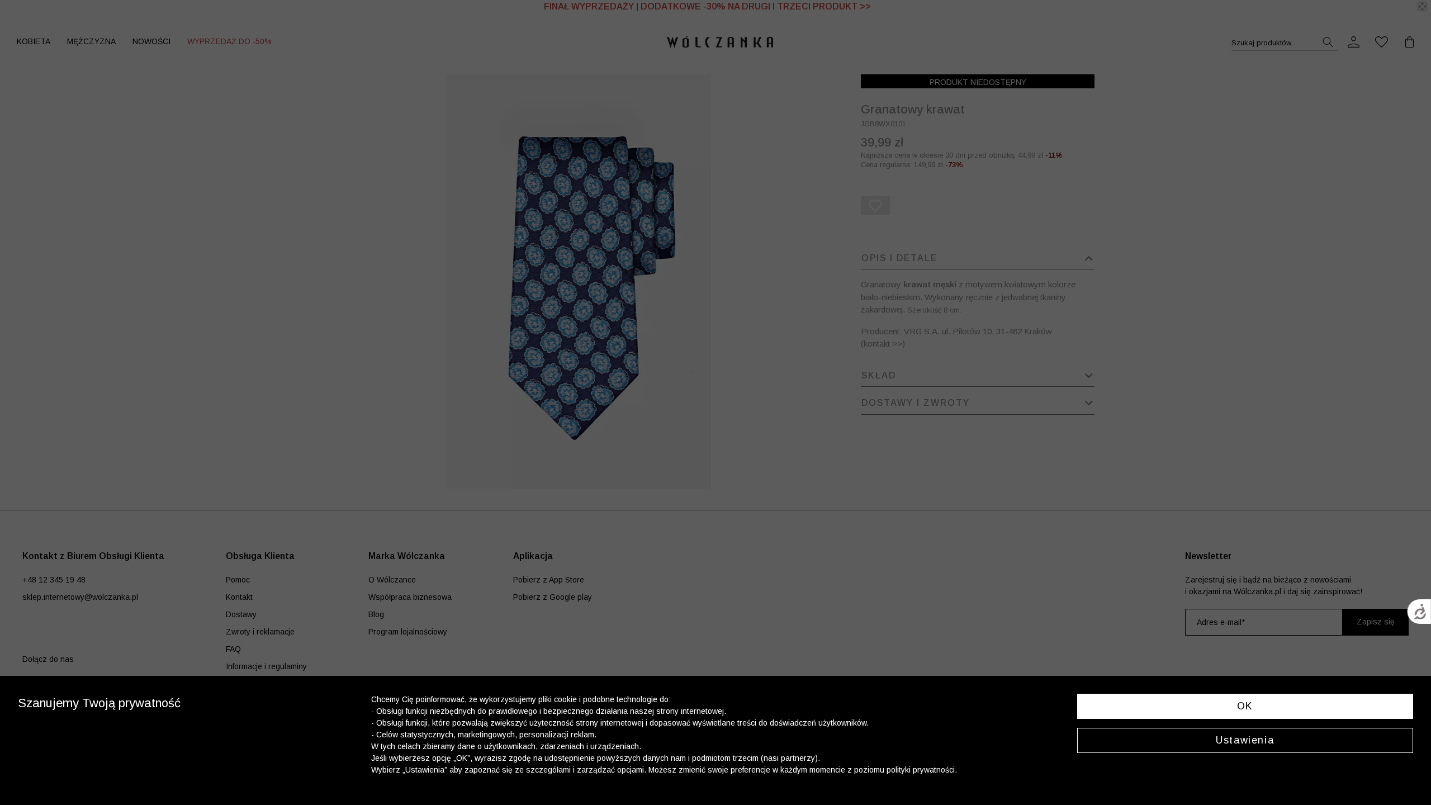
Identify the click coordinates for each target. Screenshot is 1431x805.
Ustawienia (1245, 740)
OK (1245, 706)
